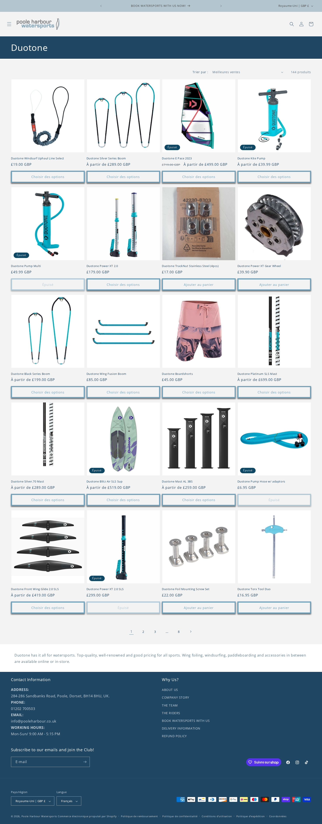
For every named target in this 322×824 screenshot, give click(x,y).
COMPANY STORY (175, 698)
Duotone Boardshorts (177, 374)
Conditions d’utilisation (217, 816)
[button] (9, 24)
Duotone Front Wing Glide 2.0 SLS (35, 589)
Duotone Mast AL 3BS (177, 481)
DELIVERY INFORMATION (181, 728)
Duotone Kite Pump (251, 158)
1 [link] (131, 631)
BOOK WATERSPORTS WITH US (186, 721)
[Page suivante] (190, 631)
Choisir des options (47, 176)
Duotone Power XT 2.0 (102, 266)
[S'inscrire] (85, 762)
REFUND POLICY (174, 736)
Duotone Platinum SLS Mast (257, 374)
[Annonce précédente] (101, 6)
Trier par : (200, 72)
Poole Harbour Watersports (39, 816)
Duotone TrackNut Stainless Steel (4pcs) (190, 266)
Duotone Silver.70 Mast (27, 481)
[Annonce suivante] (221, 6)
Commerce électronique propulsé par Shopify (87, 816)
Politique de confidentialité (180, 816)
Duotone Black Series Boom (30, 374)
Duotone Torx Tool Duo (254, 589)
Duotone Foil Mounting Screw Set (186, 589)
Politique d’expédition (250, 816)
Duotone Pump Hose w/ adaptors (261, 481)
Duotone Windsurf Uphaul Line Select (37, 158)
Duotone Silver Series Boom (106, 158)
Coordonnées (278, 816)
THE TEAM (170, 705)
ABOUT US (170, 690)
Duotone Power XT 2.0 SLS (105, 589)
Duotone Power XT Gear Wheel (259, 266)
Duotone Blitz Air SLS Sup (105, 481)
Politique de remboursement (139, 816)
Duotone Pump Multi (26, 266)
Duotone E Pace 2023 (177, 158)
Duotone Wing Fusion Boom (106, 374)
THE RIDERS (171, 713)
